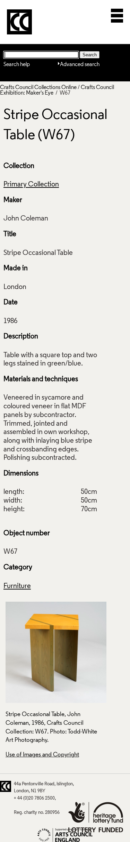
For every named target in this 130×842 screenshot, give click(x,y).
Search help (16, 64)
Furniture (17, 586)
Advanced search (79, 64)
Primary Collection (31, 184)
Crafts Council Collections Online (38, 87)
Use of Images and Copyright (42, 755)
